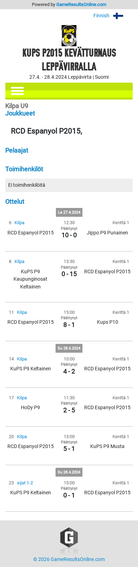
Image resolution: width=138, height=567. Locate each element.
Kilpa (19, 222)
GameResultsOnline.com (81, 4)
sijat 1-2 (25, 482)
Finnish (101, 16)
